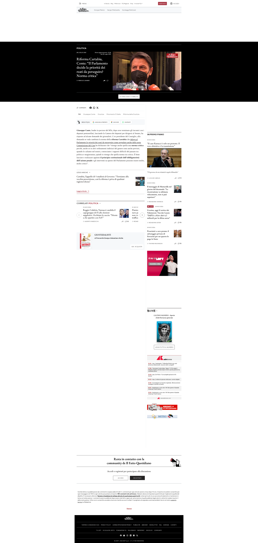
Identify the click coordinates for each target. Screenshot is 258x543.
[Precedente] (79, 215)
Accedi (121, 478)
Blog (112, 3)
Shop (131, 3)
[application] (147, 71)
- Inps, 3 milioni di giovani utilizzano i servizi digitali (163, 379)
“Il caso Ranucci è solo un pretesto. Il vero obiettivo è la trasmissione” (163, 144)
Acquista (137, 246)
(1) (180, 178)
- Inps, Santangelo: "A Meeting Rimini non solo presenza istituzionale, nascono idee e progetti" (162, 364)
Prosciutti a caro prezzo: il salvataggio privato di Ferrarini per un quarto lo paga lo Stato (158, 235)
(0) (180, 201)
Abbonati (162, 3)
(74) (110, 80)
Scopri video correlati (129, 96)
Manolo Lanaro (83, 80)
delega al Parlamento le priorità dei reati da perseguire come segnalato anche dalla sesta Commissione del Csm (109, 142)
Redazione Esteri (154, 222)
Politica (81, 48)
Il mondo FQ (137, 3)
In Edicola (106, 3)
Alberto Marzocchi (91, 221)
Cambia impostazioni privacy (122, 525)
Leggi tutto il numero (164, 347)
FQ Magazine (125, 3)
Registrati (137, 478)
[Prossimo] (142, 215)
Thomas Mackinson (154, 243)
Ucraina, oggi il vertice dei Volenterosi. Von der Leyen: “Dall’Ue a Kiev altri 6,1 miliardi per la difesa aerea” (158, 214)
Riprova (129, 508)
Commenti (82, 108)
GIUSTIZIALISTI (103, 234)
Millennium (117, 3)
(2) (128, 221)
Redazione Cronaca (155, 201)
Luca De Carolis (153, 178)
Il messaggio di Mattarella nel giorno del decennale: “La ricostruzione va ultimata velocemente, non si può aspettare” (159, 191)
